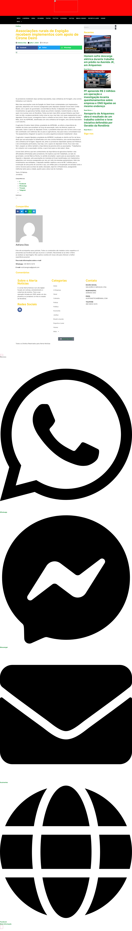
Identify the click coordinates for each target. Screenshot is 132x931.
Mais (18, 21)
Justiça (71, 18)
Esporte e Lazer (93, 18)
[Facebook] (20, 310)
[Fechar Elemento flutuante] (1, 355)
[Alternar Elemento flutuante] (1, 927)
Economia (63, 18)
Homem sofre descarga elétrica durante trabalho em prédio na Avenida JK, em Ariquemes (99, 60)
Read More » (88, 69)
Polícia (48, 18)
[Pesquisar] (115, 27)
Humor (103, 18)
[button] (114, 20)
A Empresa (26, 18)
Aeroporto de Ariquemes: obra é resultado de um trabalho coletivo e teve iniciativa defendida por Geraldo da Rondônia (99, 119)
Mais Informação (5, 924)
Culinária (40, 18)
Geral (33, 18)
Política (55, 18)
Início (18, 18)
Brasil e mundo (81, 18)
